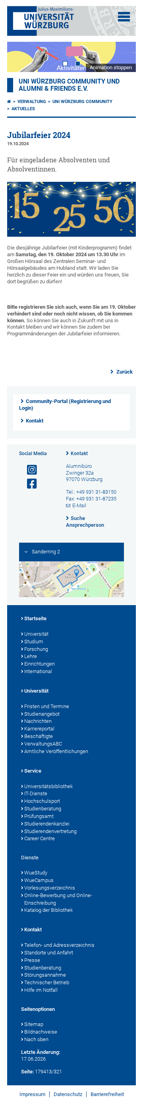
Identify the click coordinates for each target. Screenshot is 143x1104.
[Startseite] (9, 101)
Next (122, 56)
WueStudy (35, 873)
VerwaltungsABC (43, 744)
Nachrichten (38, 721)
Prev (21, 56)
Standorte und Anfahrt (48, 953)
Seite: (27, 1072)
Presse (32, 960)
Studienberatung (42, 809)
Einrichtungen (39, 664)
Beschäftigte (38, 736)
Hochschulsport (42, 801)
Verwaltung (31, 101)
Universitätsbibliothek (48, 786)
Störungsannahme (45, 975)
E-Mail (79, 505)
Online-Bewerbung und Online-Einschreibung (58, 899)
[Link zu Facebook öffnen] (28, 484)
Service (32, 771)
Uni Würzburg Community (82, 101)
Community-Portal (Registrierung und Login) (65, 404)
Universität (36, 634)
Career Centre (39, 838)
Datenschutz (68, 1094)
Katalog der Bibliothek (48, 910)
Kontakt (34, 421)
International (38, 671)
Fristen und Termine (46, 706)
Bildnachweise (40, 1032)
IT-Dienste (35, 793)
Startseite (35, 618)
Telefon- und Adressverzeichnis (59, 945)
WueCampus (39, 880)
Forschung (36, 649)
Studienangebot (42, 714)
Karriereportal (39, 729)
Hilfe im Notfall (41, 990)
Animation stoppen (111, 67)
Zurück (124, 372)
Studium (33, 641)
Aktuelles (23, 108)
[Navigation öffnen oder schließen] (124, 16)
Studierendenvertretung (50, 831)
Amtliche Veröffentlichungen (56, 751)
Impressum (32, 1094)
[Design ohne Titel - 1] (71, 235)
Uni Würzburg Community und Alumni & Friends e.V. (69, 85)
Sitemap (33, 1024)
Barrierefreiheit (107, 1094)
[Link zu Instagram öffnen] (28, 470)
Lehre (30, 656)
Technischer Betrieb (46, 982)
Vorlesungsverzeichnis (49, 888)
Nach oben (36, 1039)
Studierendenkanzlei (47, 824)
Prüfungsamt (39, 816)
